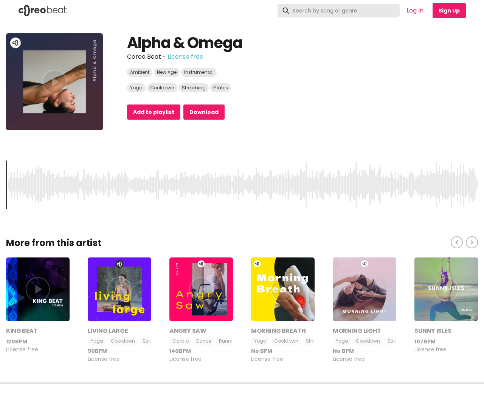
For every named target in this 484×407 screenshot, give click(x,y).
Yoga (136, 87)
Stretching (194, 87)
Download (204, 112)
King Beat (21, 330)
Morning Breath (278, 330)
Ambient (139, 72)
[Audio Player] (242, 394)
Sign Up (449, 10)
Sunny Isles (432, 330)
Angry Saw (187, 330)
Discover (92, 10)
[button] (242, 383)
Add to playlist (153, 112)
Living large (108, 330)
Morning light (357, 330)
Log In (415, 10)
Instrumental (199, 72)
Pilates (220, 87)
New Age (167, 72)
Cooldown (162, 87)
